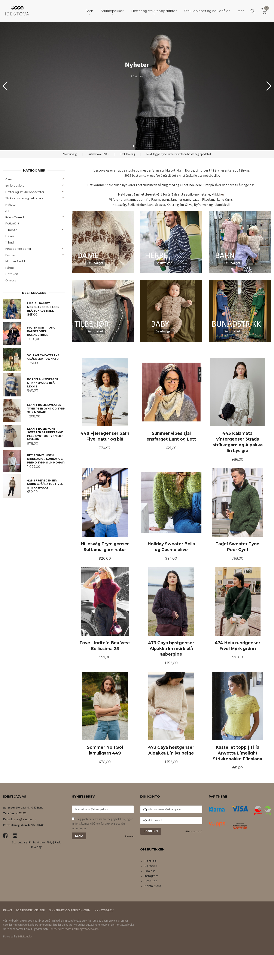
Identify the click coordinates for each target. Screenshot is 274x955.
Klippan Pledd (15, 261)
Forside (150, 860)
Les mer (129, 836)
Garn (8, 179)
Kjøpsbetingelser (30, 910)
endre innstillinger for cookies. (81, 929)
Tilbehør (11, 230)
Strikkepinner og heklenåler (25, 198)
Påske (9, 267)
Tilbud (9, 242)
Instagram (151, 875)
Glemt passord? (193, 831)
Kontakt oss (152, 886)
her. (222, 194)
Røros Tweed (14, 217)
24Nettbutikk (25, 936)
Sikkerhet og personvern (69, 910)
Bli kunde (151, 865)
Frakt (7, 910)
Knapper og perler (18, 248)
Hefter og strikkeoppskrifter (24, 192)
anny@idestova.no (25, 819)
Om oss (10, 280)
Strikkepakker (15, 185)
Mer (240, 11)
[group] (137, 86)
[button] (269, 86)
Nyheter (11, 204)
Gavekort (11, 274)
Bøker (9, 236)
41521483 (21, 813)
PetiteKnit (12, 223)
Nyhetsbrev (103, 910)
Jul (7, 210)
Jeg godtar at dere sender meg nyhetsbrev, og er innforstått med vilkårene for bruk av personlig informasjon (102, 823)
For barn (11, 255)
